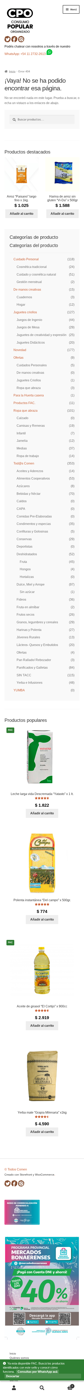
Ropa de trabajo (28, 456)
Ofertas (18, 357)
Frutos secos (25, 614)
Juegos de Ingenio (29, 320)
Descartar (12, 1376)
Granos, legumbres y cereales (37, 622)
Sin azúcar (27, 592)
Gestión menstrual (29, 282)
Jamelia (22, 440)
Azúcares (23, 486)
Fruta (23, 561)
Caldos (22, 501)
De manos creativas (27, 289)
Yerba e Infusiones (29, 682)
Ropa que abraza (29, 388)
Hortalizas (27, 576)
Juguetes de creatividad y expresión (41, 335)
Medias (22, 448)
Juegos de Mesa (28, 327)
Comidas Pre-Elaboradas (34, 516)
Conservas (24, 539)
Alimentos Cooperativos (33, 478)
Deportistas (24, 546)
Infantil (21, 433)
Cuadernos (24, 297)
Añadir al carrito (21, 213)
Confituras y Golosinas (32, 531)
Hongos (25, 569)
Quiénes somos (19, 1357)
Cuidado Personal (26, 259)
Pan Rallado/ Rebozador (34, 660)
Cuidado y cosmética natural (36, 274)
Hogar (21, 304)
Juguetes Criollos (29, 380)
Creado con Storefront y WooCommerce (29, 1174)
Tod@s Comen (23, 463)
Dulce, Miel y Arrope (31, 584)
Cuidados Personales (32, 365)
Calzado (22, 418)
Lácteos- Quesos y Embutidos (37, 645)
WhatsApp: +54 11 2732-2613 (25, 54)
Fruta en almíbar (28, 607)
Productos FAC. (24, 403)
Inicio (12, 71)
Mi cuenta (14, 1388)
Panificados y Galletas (32, 667)
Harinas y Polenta (29, 629)
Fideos (21, 599)
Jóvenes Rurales (28, 637)
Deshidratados (27, 554)
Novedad (19, 350)
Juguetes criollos (25, 312)
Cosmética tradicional (32, 267)
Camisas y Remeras (31, 425)
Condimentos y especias (34, 523)
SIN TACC (24, 675)
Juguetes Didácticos (31, 342)
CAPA (21, 508)
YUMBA (19, 690)
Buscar (42, 1388)
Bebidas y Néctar (28, 493)
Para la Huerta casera (28, 395)
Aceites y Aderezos (30, 471)
